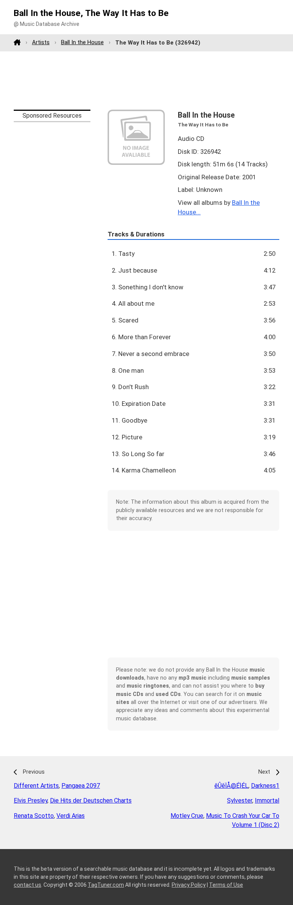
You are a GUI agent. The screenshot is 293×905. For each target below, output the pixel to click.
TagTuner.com (106, 885)
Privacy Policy (189, 885)
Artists (41, 42)
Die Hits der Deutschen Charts (91, 800)
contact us (27, 885)
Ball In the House (82, 42)
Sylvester (239, 800)
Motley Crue (187, 815)
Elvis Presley (30, 800)
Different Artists (36, 785)
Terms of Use (226, 885)
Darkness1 (265, 785)
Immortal (267, 800)
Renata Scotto (34, 815)
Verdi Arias (70, 815)
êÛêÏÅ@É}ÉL (231, 785)
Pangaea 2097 (80, 785)
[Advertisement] (146, 80)
